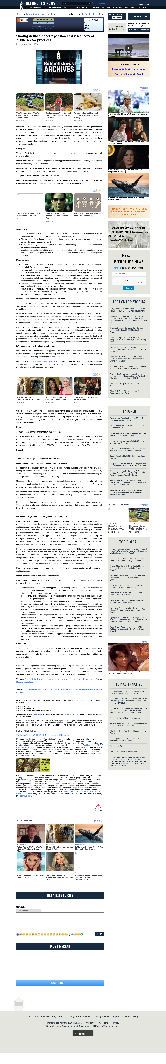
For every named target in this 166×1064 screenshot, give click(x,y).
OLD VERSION (139, 16)
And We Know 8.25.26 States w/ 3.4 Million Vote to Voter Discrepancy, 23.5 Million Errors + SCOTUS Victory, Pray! (128, 483)
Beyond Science (55, 8)
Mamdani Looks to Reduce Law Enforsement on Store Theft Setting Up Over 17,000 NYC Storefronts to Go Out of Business (128, 473)
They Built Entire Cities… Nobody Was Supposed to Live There (125, 392)
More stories (49, 28)
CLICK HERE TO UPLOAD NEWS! (139, 30)
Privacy (70, 1016)
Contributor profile (38, 28)
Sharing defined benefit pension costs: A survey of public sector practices (56, 679)
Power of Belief (68, 8)
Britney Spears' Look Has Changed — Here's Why (56, 398)
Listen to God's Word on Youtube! (128, 69)
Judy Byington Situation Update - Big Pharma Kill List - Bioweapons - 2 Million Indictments (128, 310)
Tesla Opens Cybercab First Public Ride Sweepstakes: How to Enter (126, 740)
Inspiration (95, 8)
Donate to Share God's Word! (129, 74)
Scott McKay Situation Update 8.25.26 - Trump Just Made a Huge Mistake (128, 419)
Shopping (133, 8)
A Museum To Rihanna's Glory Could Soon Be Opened (128, 115)
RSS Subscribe (123, 1016)
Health (45, 8)
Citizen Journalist (71, 714)
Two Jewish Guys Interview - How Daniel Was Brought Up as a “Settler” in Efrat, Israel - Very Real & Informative (128, 701)
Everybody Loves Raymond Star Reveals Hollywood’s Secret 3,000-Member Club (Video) (126, 330)
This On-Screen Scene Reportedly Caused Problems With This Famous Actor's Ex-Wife (127, 673)
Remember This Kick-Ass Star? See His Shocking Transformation (88, 877)
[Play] (129, 48)
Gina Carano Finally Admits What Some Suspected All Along (126, 171)
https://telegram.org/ (139, 232)
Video (108, 8)
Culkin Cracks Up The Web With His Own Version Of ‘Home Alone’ (30, 849)
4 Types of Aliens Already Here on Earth (126, 718)
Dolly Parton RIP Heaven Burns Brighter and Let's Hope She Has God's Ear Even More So (128, 465)
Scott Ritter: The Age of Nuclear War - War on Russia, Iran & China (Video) (128, 601)
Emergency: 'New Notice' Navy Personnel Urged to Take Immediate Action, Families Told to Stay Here (128, 349)
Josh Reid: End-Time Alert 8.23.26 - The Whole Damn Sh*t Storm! (126, 594)
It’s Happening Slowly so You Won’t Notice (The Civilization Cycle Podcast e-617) (127, 692)
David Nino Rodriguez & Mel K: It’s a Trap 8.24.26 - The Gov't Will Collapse (126, 586)
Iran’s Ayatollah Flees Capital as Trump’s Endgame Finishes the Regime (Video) (126, 560)
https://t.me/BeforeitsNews (120, 240)
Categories (142, 8)
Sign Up (146, 4)
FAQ (54, 1016)
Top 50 (114, 8)
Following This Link (26, 796)
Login (140, 4)
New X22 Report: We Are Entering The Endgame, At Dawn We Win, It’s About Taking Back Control (128, 340)
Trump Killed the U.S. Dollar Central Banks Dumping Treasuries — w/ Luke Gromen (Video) (127, 568)
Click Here (37, 714)
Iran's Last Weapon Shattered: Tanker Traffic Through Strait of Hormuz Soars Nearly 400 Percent (127, 610)
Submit (129, 288)
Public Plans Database (46, 361)
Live (102, 8)
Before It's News (40, 3)
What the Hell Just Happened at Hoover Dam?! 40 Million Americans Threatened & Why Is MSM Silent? (127, 359)
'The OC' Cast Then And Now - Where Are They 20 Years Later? (128, 143)
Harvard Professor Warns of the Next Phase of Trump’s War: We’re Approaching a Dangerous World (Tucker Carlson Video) (128, 551)
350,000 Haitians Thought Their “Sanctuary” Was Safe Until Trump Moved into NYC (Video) (127, 578)
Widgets (137, 1016)
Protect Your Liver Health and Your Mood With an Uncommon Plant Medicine (128, 725)
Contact (61, 1016)
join (27, 706)
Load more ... (60, 983)
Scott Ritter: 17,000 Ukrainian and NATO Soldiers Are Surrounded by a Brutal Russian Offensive (128, 629)
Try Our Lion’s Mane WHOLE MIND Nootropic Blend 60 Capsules (42, 735)
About (28, 1016)
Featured (29, 8)
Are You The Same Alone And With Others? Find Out (29, 215)
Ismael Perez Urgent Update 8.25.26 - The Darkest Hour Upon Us (127, 442)
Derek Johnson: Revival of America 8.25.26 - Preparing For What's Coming (128, 434)
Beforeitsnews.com (35, 14)
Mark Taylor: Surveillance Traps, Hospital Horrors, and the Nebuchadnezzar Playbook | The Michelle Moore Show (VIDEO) (128, 376)
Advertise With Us (41, 1016)
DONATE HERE (117, 17)
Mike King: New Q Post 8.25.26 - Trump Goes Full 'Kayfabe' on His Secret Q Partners (128, 449)
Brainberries (20, 219)
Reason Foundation (24, 682)
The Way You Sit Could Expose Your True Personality (87, 215)
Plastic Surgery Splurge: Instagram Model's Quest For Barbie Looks (116, 529)
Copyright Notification (104, 1016)
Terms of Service (84, 1016)
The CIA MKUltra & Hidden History (124, 752)
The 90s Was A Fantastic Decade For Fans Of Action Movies (56, 216)
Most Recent (123, 8)
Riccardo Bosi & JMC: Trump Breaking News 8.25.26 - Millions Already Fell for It (128, 367)
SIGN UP (118, 268)
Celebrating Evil (116, 746)
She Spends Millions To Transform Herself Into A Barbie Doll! (59, 877)
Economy (37, 8)
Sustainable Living (82, 8)
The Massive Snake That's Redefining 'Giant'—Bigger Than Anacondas (138, 529)
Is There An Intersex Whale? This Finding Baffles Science (89, 848)
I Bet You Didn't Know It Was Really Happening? (86, 398)
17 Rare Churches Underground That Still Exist (29, 398)
